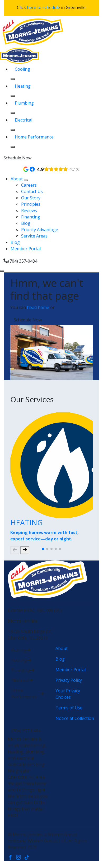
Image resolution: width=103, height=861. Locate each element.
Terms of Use (68, 708)
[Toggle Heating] (13, 96)
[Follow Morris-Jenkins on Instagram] (20, 858)
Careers (29, 185)
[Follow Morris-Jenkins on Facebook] (12, 858)
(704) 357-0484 (22, 261)
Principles (30, 204)
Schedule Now (17, 158)
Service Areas (34, 236)
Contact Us (32, 191)
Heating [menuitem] (23, 86)
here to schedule (43, 7)
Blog (25, 223)
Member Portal (26, 249)
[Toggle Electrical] (13, 130)
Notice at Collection (74, 718)
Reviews (29, 210)
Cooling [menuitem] (22, 69)
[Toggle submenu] (26, 180)
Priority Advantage (39, 229)
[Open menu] (2, 271)
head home (38, 307)
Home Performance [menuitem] (34, 137)
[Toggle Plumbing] (13, 113)
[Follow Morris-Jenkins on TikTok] (27, 858)
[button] (43, 549)
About (17, 179)
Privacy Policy (68, 680)
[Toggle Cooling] (13, 79)
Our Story (30, 198)
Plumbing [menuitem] (24, 103)
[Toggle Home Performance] (13, 147)
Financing (30, 217)
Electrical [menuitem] (23, 120)
